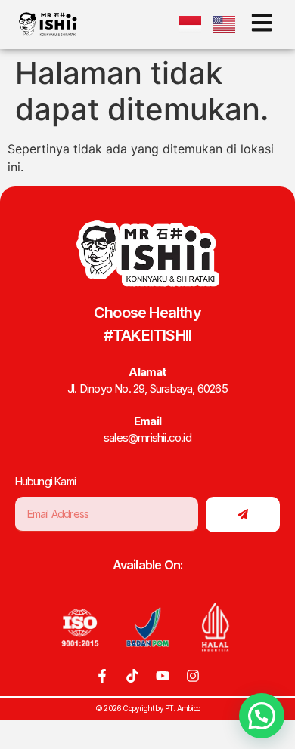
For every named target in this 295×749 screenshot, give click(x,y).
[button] (261, 715)
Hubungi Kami (45, 481)
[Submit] (243, 514)
